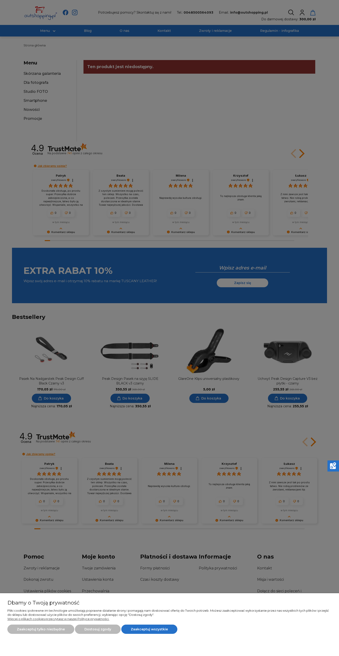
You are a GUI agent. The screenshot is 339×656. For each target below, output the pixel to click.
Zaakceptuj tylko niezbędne (41, 629)
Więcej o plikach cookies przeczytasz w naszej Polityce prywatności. (58, 619)
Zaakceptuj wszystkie (149, 629)
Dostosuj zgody (97, 629)
